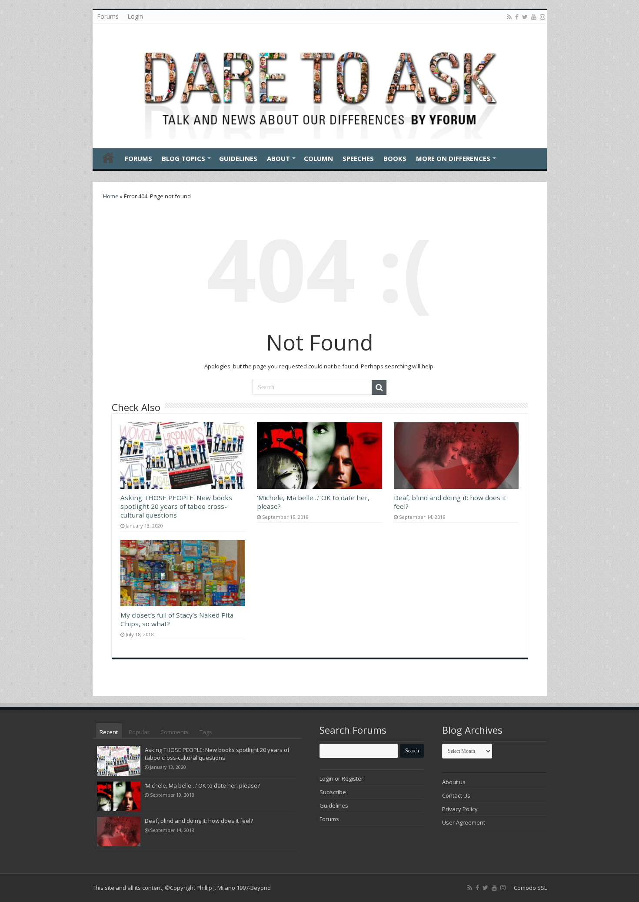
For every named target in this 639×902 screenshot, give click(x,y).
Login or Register (341, 778)
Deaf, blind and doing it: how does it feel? (199, 821)
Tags (206, 732)
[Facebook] (516, 17)
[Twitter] (525, 17)
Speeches (358, 158)
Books (394, 158)
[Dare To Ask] (319, 83)
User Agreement (463, 822)
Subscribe (333, 792)
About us (454, 782)
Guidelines (238, 158)
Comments (174, 732)
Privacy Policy (460, 809)
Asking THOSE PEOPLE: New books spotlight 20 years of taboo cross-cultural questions (176, 506)
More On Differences (453, 158)
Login (135, 16)
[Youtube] (533, 17)
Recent (109, 732)
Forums (108, 16)
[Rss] (509, 17)
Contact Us (456, 795)
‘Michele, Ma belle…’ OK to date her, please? (202, 785)
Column (318, 158)
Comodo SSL (530, 888)
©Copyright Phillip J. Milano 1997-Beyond (218, 888)
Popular (139, 732)
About (278, 158)
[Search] (379, 387)
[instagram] (542, 17)
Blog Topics (183, 158)
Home (108, 157)
